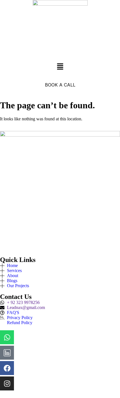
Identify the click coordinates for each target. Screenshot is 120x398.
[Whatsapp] (7, 337)
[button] (60, 67)
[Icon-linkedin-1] (7, 353)
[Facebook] (7, 368)
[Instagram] (7, 383)
